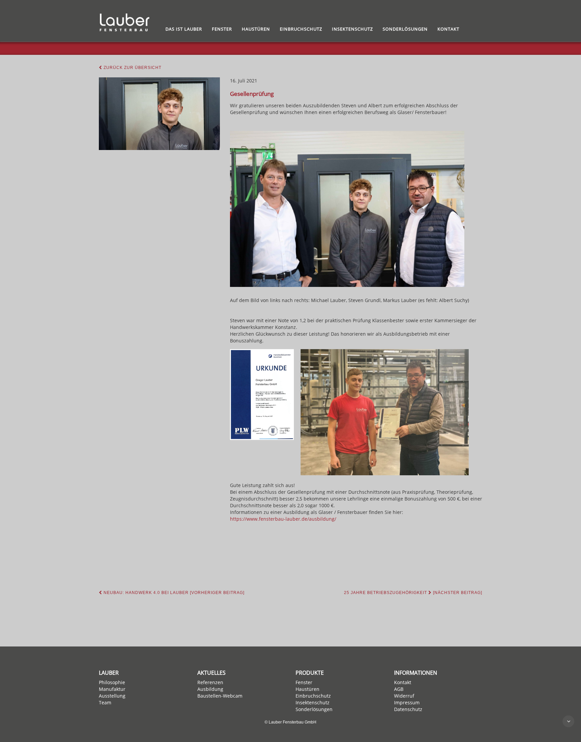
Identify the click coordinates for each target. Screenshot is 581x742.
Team (105, 702)
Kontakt (448, 29)
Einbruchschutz (301, 29)
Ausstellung (112, 696)
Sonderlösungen (405, 29)
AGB (398, 689)
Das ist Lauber (183, 29)
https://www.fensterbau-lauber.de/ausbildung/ (283, 519)
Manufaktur (112, 689)
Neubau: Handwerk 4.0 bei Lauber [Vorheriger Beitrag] (173, 592)
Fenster (222, 29)
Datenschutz (408, 709)
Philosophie (112, 682)
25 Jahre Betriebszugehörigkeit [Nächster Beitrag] (413, 592)
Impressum (407, 702)
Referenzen (210, 682)
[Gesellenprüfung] (159, 113)
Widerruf (404, 696)
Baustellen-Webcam (219, 696)
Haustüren (256, 29)
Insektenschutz (352, 29)
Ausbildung (210, 689)
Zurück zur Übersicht (131, 67)
